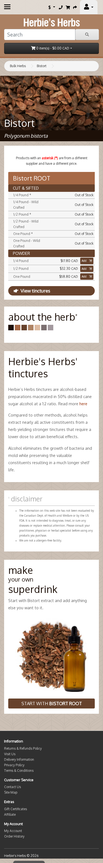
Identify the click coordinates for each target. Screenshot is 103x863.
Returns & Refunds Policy (23, 748)
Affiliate (10, 814)
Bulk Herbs (18, 66)
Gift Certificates (15, 809)
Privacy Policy (14, 765)
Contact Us (12, 787)
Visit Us (9, 754)
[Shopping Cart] (68, 7)
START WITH (51, 703)
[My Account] (88, 7)
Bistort (41, 66)
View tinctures (35, 291)
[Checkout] (75, 7)
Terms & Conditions (19, 770)
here (83, 403)
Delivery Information (19, 759)
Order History (14, 836)
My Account (13, 831)
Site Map (10, 792)
